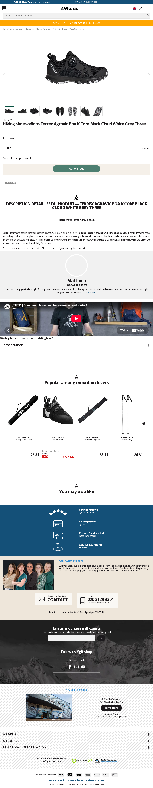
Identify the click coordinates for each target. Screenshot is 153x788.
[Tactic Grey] (127, 416)
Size (7, 147)
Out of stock (76, 168)
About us (11, 741)
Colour (9, 138)
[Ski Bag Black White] (23, 416)
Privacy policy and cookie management (86, 780)
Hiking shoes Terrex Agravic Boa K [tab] (76, 219)
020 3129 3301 (87, 292)
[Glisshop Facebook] (70, 667)
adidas (8, 120)
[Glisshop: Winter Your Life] (69, 8)
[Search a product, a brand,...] (148, 15)
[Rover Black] (58, 416)
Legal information (57, 780)
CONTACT (57, 599)
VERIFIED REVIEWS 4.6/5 (32, 2)
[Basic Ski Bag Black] (92, 416)
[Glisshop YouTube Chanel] (83, 667)
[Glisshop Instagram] (76, 667)
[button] (76, 345)
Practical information (25, 747)
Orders (9, 734)
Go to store (111, 708)
